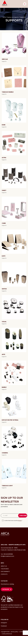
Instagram (4, 623)
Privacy (20, 520)
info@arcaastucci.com (7, 556)
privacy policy (14, 631)
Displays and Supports (13, 17)
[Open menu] (24, 4)
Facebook (4, 626)
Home (4, 17)
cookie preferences (7, 634)
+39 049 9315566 (8, 554)
